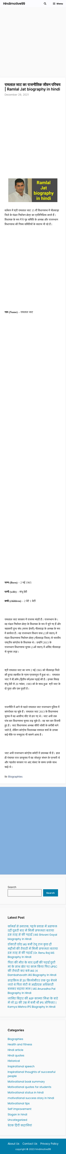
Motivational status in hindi (26, 1092)
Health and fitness (20, 1044)
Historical (14, 1061)
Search (12, 887)
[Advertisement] (33, 43)
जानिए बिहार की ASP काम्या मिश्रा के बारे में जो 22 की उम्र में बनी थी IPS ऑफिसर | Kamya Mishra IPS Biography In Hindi (33, 1003)
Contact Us (29, 1144)
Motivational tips (19, 1103)
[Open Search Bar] (44, 3)
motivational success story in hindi (31, 1098)
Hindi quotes (16, 1055)
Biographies (15, 776)
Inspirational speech (21, 1066)
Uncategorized (17, 1120)
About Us (13, 1144)
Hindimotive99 (14, 3)
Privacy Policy (49, 1144)
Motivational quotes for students (29, 1087)
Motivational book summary (26, 1081)
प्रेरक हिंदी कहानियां (20, 1125)
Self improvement (19, 1109)
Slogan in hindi (17, 1114)
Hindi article (15, 1050)
